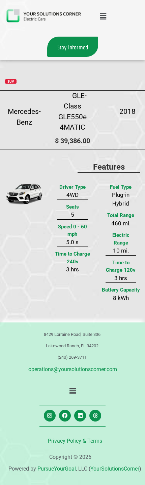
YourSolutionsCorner (114, 469)
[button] (103, 16)
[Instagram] (50, 416)
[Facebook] (65, 416)
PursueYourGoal (56, 469)
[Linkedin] (80, 416)
